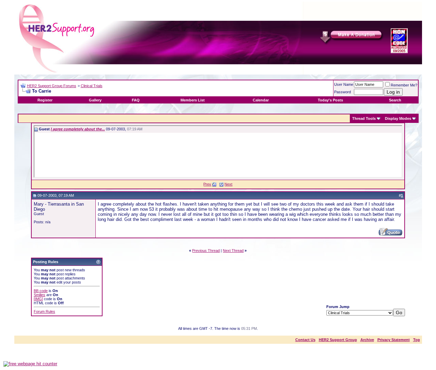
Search (395, 100)
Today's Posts (330, 100)
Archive (367, 340)
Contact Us (305, 340)
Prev (207, 184)
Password (342, 92)
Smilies (39, 295)
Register (44, 100)
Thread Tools (364, 118)
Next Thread (233, 250)
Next (228, 184)
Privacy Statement (393, 340)
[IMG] (38, 299)
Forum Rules (44, 311)
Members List (193, 100)
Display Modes (398, 118)
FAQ (136, 100)
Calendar (261, 100)
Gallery (95, 100)
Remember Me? (404, 85)
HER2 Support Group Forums (51, 86)
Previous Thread (206, 250)
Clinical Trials (92, 86)
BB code (41, 291)
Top (416, 340)
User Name (343, 84)
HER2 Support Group (338, 340)
